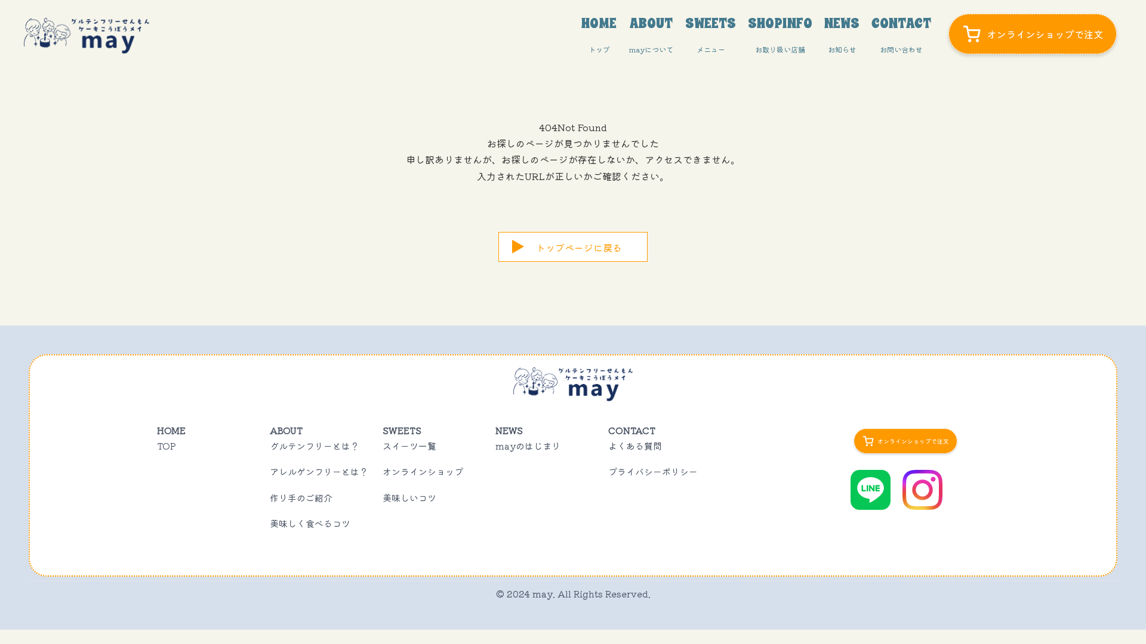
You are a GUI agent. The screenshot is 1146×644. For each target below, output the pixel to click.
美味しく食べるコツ (310, 523)
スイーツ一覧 (409, 445)
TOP (166, 445)
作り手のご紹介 (301, 497)
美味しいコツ (409, 497)
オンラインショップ (423, 471)
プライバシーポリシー (653, 471)
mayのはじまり (527, 445)
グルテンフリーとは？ (314, 445)
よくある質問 (635, 445)
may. (543, 593)
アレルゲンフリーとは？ (319, 471)
